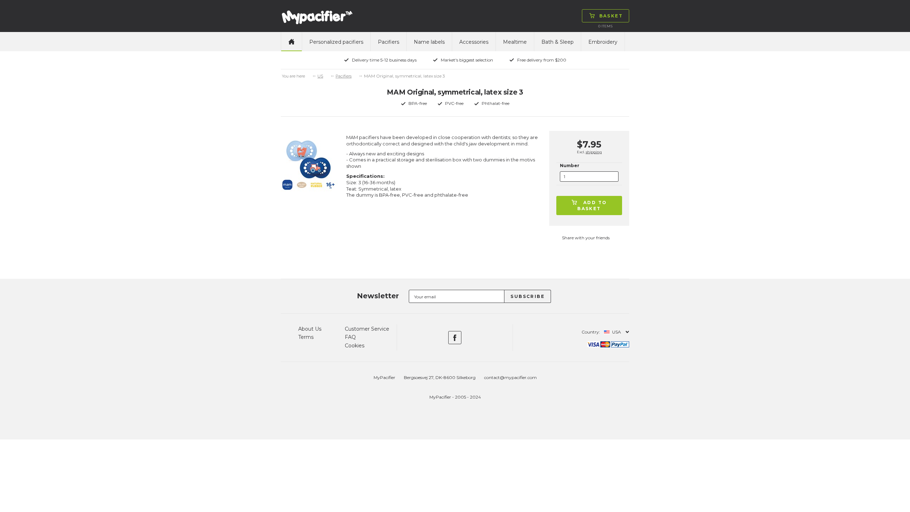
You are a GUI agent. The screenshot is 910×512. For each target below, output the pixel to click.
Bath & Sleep (557, 42)
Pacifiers (388, 42)
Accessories (473, 42)
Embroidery (602, 42)
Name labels (429, 42)
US (320, 76)
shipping (594, 152)
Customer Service (367, 329)
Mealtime (515, 42)
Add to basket (592, 205)
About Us (309, 329)
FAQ (350, 337)
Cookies (354, 345)
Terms (306, 337)
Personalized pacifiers (336, 42)
